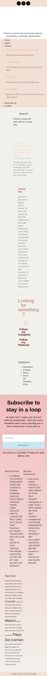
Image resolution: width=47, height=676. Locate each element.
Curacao (18, 602)
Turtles (7, 661)
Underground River (10, 664)
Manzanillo (8, 616)
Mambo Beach (16, 613)
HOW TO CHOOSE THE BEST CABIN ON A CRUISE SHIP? (22, 150)
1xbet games (33, 502)
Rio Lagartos (13, 647)
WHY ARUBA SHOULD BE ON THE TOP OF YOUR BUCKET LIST (16, 557)
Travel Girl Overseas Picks (22, 49)
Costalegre (19, 598)
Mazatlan (14, 616)
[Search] (25, 322)
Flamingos (8, 608)
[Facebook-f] (19, 3)
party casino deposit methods (33, 482)
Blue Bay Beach (13, 586)
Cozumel (10, 601)
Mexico (10, 620)
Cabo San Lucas (12, 592)
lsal (29, 540)
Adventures (13, 62)
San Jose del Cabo (15, 650)
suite (6, 653)
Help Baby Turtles (16, 608)
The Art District (12, 653)
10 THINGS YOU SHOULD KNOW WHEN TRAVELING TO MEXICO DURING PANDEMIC (16, 484)
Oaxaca (18, 625)
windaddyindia (34, 520)
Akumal (7, 581)
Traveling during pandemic (12, 658)
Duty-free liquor (16, 605)
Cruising (11, 89)
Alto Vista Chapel (15, 581)
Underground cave (14, 661)
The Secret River (18, 655)
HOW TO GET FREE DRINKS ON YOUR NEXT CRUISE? (35, 493)
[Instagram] (23, 3)
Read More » (17, 179)
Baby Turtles (13, 583)
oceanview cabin (10, 627)
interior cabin (8, 611)
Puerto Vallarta (9, 644)
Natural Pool (12, 625)
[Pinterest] (28, 3)
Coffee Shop (12, 598)
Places (10, 77)
